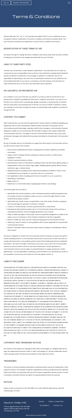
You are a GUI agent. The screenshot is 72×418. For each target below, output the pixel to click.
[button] (69, 3)
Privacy (42, 401)
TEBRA (44, 415)
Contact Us (58, 405)
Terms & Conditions (56, 401)
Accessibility (45, 405)
